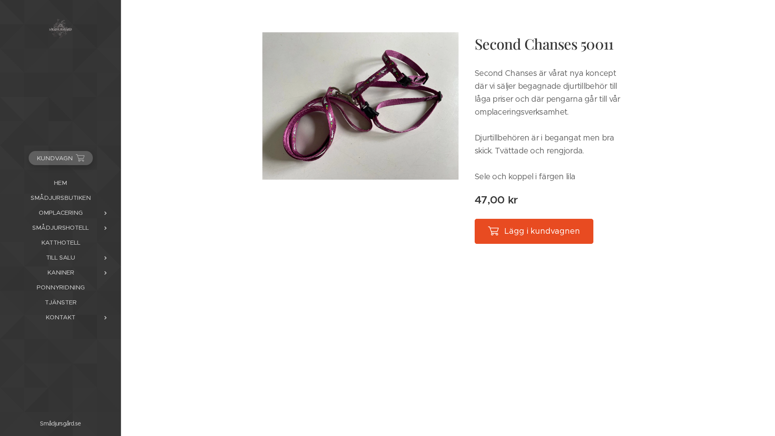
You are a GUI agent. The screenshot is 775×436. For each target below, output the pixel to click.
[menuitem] (60, 182)
